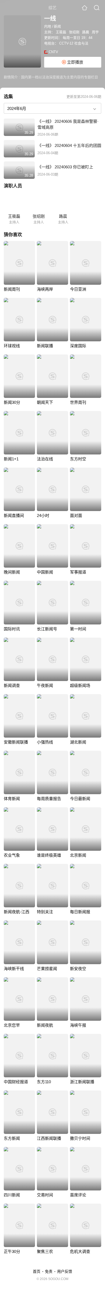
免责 (48, 1271)
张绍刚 (74, 32)
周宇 (95, 32)
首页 (36, 1271)
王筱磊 (61, 32)
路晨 (85, 32)
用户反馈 (64, 1271)
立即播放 (74, 62)
